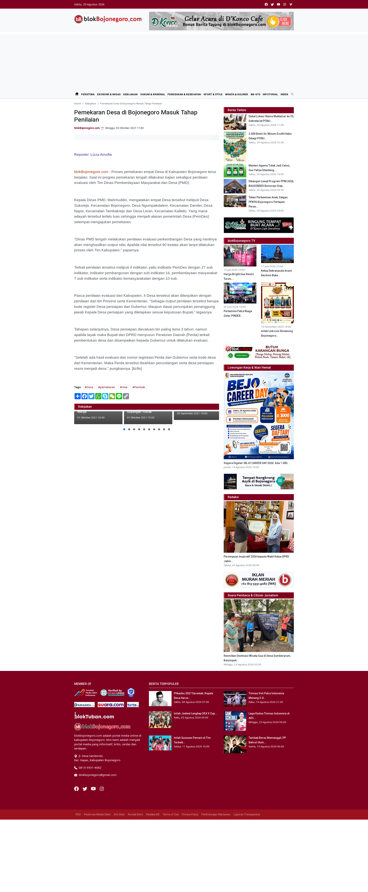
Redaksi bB (152, 814)
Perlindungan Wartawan (216, 814)
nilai (124, 387)
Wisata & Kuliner (236, 94)
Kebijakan (130, 94)
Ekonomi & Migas (109, 94)
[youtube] (278, 4)
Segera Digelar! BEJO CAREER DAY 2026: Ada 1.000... (257, 463)
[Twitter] (85, 788)
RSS (78, 814)
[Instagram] (101, 788)
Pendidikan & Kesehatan (184, 94)
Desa (90, 387)
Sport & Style (213, 94)
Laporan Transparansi (247, 814)
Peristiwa (87, 94)
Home (77, 103)
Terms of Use (171, 814)
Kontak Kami (135, 814)
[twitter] (272, 4)
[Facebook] (77, 788)
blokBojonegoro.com (87, 128)
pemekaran (107, 387)
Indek (284, 94)
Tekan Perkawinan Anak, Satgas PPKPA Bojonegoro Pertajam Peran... (268, 202)
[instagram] (285, 4)
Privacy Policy (190, 814)
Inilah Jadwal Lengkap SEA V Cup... (195, 713)
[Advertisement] (184, 61)
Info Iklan (119, 814)
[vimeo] (291, 4)
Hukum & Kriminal (152, 94)
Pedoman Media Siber (97, 814)
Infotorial (270, 94)
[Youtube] (93, 788)
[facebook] (266, 4)
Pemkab (139, 387)
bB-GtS (255, 94)
